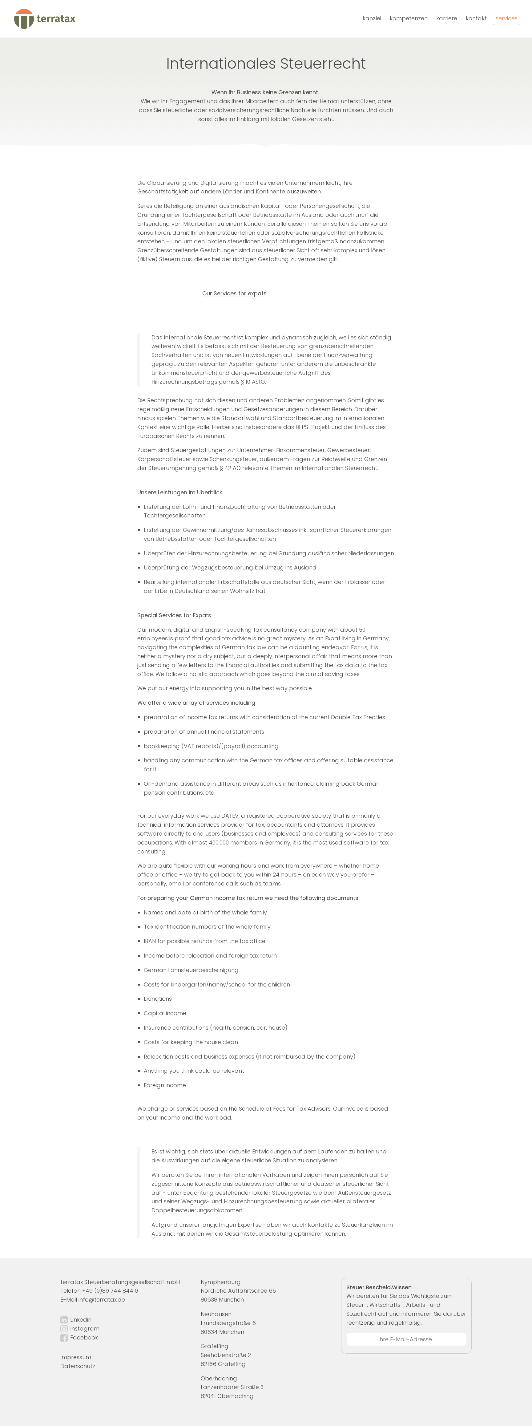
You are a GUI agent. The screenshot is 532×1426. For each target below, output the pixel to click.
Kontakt (476, 18)
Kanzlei (372, 18)
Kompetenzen (409, 18)
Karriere (446, 18)
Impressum (75, 1357)
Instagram (84, 1328)
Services (507, 18)
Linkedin (80, 1319)
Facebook (84, 1337)
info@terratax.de (102, 1299)
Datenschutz (77, 1366)
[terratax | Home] (44, 19)
